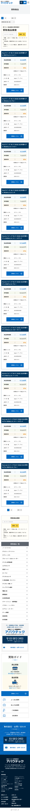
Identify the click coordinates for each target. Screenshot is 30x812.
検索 (13, 526)
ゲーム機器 (3, 779)
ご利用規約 (14, 797)
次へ (13, 18)
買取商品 (3, 774)
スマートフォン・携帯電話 (6, 788)
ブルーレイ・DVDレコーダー (7, 783)
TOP (2, 771)
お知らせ (14, 795)
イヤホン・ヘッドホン (19, 788)
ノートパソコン (4, 776)
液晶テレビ (17, 782)
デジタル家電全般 (18, 783)
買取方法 (14, 803)
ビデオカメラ (4, 782)
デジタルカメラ (4, 781)
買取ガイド (4, 795)
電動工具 (3, 786)
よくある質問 (4, 797)
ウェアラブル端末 (18, 785)
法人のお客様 (4, 799)
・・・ (8, 18)
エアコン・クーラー (5, 789)
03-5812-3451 (10, 766)
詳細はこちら (15, 693)
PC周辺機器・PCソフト (19, 778)
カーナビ (16, 779)
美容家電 (16, 789)
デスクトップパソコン (19, 776)
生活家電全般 (4, 785)
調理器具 (16, 786)
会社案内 (3, 801)
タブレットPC (4, 778)
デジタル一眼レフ (18, 781)
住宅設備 (3, 791)
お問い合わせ (4, 804)
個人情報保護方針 (16, 805)
